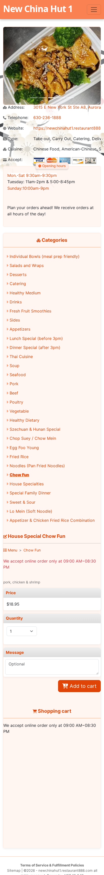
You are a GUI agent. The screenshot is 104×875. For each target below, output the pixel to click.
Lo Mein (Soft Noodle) (31, 511)
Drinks (16, 301)
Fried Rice (19, 456)
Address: (15, 107)
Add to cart (82, 686)
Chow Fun (19, 474)
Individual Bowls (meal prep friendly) (45, 256)
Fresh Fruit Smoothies (30, 310)
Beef (14, 392)
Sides (15, 320)
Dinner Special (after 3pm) (35, 347)
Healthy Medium (25, 292)
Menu (12, 550)
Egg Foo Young (24, 447)
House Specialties (27, 483)
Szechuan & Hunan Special (35, 429)
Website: (15, 128)
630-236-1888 (47, 117)
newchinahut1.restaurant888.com (65, 870)
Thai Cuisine (21, 356)
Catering (18, 283)
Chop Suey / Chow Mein (33, 438)
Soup (14, 365)
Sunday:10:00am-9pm (28, 188)
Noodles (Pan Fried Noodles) (37, 465)
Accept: (14, 159)
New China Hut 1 (38, 9)
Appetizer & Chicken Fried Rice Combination (52, 520)
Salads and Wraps (27, 265)
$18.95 (13, 604)
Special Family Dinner (30, 492)
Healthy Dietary (24, 420)
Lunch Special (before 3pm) (36, 338)
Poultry (16, 402)
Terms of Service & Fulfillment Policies (52, 865)
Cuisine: (15, 149)
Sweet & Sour (22, 502)
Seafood (18, 374)
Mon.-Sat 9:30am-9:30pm (32, 175)
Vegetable (19, 411)
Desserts (18, 274)
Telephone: (17, 117)
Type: (12, 138)
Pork (14, 383)
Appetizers (20, 329)
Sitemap (13, 870)
